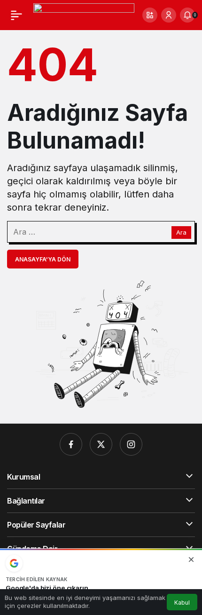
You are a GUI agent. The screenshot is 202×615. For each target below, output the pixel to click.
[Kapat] (191, 559)
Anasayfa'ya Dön (42, 259)
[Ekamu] (83, 14)
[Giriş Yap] (168, 15)
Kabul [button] (182, 602)
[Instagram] (131, 444)
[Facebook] (71, 444)
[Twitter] (101, 444)
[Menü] (16, 15)
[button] (149, 15)
